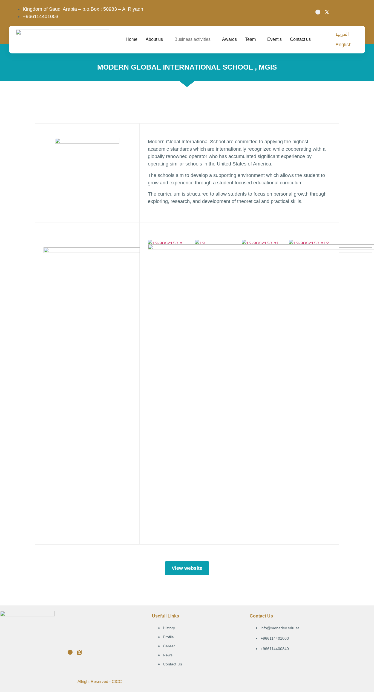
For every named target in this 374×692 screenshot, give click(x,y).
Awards (229, 39)
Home (131, 39)
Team (250, 39)
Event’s (274, 39)
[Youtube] (317, 12)
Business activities (192, 39)
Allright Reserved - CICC (99, 681)
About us (154, 39)
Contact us (300, 39)
